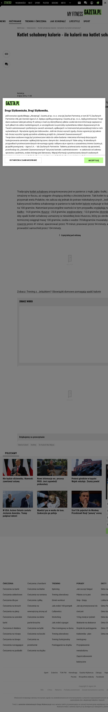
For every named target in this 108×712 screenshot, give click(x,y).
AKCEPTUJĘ (93, 160)
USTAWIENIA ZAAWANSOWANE (23, 160)
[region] (54, 132)
